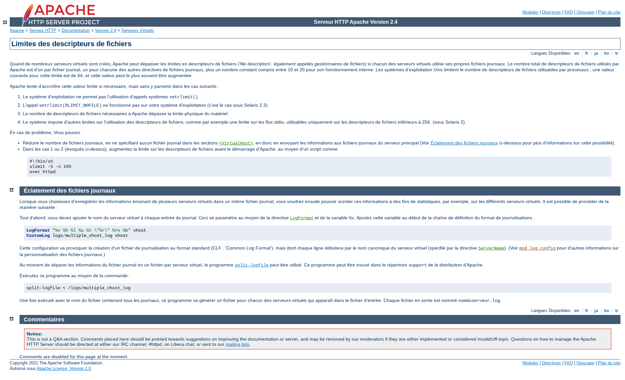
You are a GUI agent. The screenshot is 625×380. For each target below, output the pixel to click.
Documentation (76, 30)
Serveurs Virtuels (137, 30)
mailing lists (237, 344)
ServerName (491, 248)
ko (606, 53)
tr (616, 53)
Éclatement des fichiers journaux (464, 142)
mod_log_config (537, 248)
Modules (530, 12)
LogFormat (301, 218)
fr (587, 53)
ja (596, 53)
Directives (551, 12)
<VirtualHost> (236, 143)
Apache (17, 30)
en (576, 53)
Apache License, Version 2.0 (64, 368)
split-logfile (252, 265)
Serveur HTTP (42, 30)
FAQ (568, 12)
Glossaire (585, 12)
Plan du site (609, 12)
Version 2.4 (105, 30)
